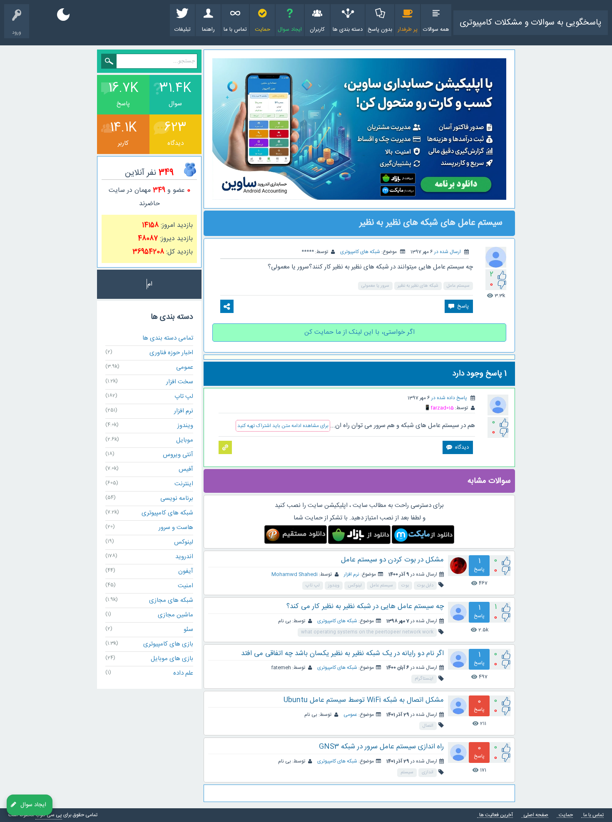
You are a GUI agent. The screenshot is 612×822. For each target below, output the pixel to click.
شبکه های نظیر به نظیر (418, 286)
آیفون (185, 571)
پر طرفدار (408, 29)
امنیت (185, 586)
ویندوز (333, 585)
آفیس (186, 469)
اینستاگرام (424, 679)
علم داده (183, 673)
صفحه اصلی (535, 815)
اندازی (427, 772)
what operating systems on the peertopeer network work (367, 632)
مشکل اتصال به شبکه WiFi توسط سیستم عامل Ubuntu (364, 700)
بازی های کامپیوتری (168, 644)
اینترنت (183, 484)
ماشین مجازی (175, 615)
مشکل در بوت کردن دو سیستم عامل (392, 560)
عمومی (350, 714)
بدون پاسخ (380, 29)
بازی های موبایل (172, 658)
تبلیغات (182, 29)
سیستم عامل (458, 286)
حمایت (262, 29)
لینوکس (355, 585)
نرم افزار (351, 574)
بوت (405, 585)
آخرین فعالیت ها (496, 815)
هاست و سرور (176, 527)
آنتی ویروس (178, 454)
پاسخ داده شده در (449, 398)
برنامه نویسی (176, 498)
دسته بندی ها (348, 29)
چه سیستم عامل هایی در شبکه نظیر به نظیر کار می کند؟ (365, 606)
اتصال (428, 726)
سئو (188, 629)
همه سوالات (436, 29)
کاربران (317, 29)
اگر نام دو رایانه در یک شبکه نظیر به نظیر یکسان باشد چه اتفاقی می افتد (342, 653)
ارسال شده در (447, 252)
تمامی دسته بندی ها (167, 338)
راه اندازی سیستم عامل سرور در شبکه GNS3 (381, 746)
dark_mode (63, 14)
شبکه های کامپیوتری (360, 252)
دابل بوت (425, 585)
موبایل (184, 440)
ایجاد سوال (290, 29)
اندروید (184, 556)
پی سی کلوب (48, 815)
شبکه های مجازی (171, 600)
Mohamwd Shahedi (294, 574)
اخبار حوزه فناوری (171, 353)
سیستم (407, 772)
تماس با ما (235, 29)
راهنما (208, 29)
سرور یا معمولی (375, 286)
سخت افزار (179, 382)
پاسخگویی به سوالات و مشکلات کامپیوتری (531, 23)
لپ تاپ (313, 585)
